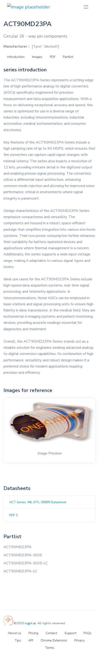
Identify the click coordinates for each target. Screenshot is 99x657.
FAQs (87, 633)
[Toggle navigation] (86, 7)
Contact (51, 633)
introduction (16, 57)
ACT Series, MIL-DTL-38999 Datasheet (37, 502)
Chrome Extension (54, 640)
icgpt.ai (30, 623)
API (30, 640)
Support (70, 633)
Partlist (68, 57)
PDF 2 (13, 515)
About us (14, 633)
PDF (52, 57)
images (37, 57)
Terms (49, 648)
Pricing (33, 633)
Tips (18, 640)
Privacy (79, 640)
